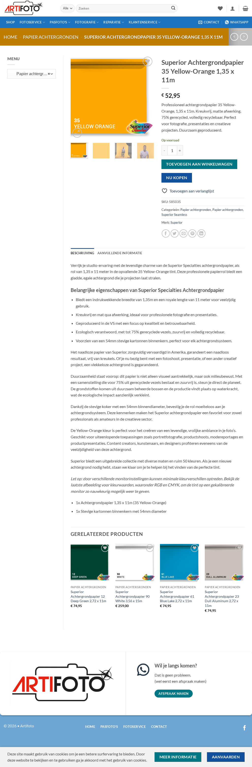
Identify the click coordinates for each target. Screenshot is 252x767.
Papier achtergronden (51, 37)
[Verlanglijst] (220, 8)
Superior (176, 222)
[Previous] (78, 97)
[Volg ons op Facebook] (244, 728)
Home (10, 37)
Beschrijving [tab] (82, 253)
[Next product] (234, 37)
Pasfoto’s (58, 22)
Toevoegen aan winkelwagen (199, 164)
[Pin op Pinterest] (192, 233)
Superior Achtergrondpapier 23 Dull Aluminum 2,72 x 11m (222, 599)
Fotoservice (31, 22)
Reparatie (112, 22)
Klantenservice (143, 22)
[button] (232, 8)
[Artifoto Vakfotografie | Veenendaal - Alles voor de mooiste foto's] (28, 8)
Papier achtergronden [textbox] (30, 74)
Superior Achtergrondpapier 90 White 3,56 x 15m (132, 596)
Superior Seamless (174, 215)
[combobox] (31, 74)
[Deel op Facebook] (166, 233)
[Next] (146, 97)
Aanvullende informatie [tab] (119, 253)
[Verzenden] (173, 8)
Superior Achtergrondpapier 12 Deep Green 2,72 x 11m (88, 596)
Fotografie (85, 22)
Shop (10, 22)
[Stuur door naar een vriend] (183, 233)
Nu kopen (176, 177)
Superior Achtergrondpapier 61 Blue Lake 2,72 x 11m (177, 596)
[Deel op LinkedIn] (201, 233)
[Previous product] (244, 37)
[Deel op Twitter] (175, 233)
